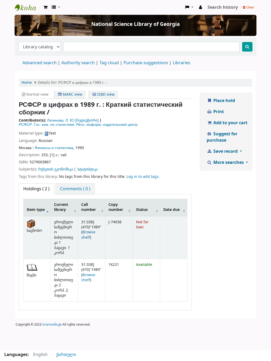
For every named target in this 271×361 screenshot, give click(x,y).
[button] (45, 7)
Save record (225, 151)
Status (142, 209)
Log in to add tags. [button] (143, 176)
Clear (249, 7)
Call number (88, 207)
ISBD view (105, 94)
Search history (222, 7)
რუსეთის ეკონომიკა (55, 169)
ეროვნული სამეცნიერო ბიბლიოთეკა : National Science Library (28, 7)
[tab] (75, 189)
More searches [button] (228, 162)
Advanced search (39, 63)
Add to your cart (229, 123)
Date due (171, 209)
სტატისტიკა (88, 169)
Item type (36, 209)
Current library (61, 207)
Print (218, 112)
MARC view (72, 94)
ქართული (66, 354)
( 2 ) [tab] (36, 189)
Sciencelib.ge (52, 324)
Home (26, 82)
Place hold (223, 101)
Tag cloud (109, 63)
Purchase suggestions (146, 63)
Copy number (116, 207)
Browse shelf (88, 234)
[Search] (247, 47)
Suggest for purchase (222, 137)
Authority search (78, 63)
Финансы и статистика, (54, 148)
